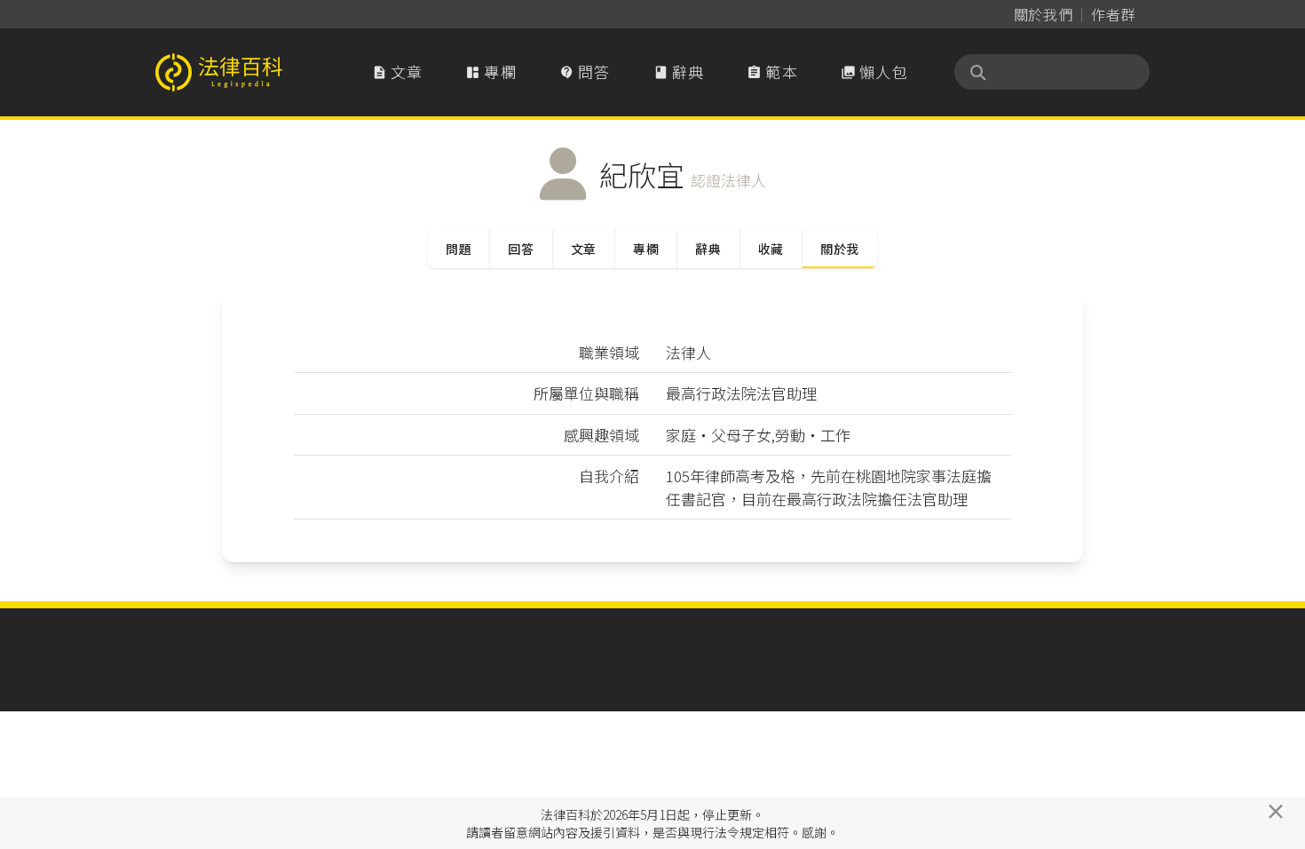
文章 (397, 71)
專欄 (491, 71)
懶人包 (874, 71)
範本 (772, 71)
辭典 (679, 71)
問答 (585, 71)
